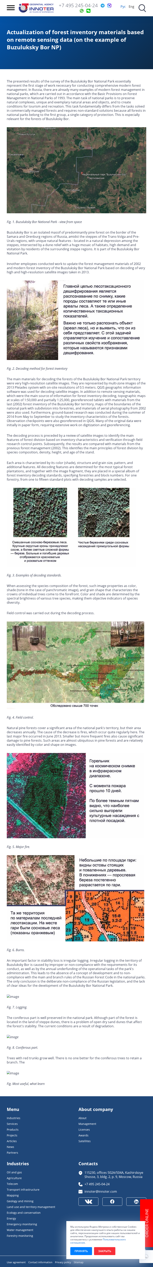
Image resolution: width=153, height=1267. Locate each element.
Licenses (84, 1129)
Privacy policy (63, 1262)
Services (12, 1124)
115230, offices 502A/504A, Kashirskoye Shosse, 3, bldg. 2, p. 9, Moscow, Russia (113, 1174)
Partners (12, 1152)
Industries (13, 1118)
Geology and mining (20, 1201)
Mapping (13, 1195)
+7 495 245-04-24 (78, 5)
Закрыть (104, 1251)
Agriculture (14, 1178)
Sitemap (78, 1262)
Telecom (12, 1184)
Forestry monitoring (20, 1236)
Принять (81, 1251)
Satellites (84, 1141)
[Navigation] (11, 8)
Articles (12, 1141)
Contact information (40, 1262)
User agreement (16, 1262)
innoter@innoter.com (100, 1191)
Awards (83, 1135)
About (82, 1118)
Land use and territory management (31, 1207)
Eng (131, 6)
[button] (146, 1256)
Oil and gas (14, 1172)
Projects (12, 1135)
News (10, 1147)
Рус (123, 6)
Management (87, 1124)
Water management (20, 1230)
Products (13, 1129)
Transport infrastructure (23, 1189)
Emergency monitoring (22, 1224)
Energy (11, 1218)
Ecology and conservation (24, 1213)
